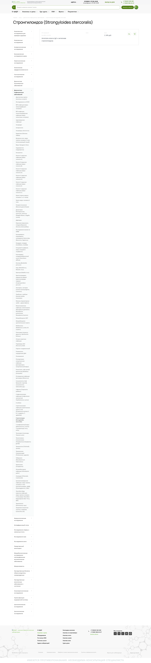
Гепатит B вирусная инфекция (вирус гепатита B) (21, 164)
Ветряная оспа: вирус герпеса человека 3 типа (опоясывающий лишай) (23, 140)
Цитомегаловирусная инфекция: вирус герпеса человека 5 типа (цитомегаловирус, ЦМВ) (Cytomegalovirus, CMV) (23, 484)
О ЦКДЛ (39, 630)
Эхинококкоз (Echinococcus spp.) (21, 504)
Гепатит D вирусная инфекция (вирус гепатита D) (21, 170)
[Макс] (130, 633)
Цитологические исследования (19, 612)
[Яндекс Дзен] (126, 633)
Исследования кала (20, 537)
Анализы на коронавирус (70, 633)
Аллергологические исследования (20, 48)
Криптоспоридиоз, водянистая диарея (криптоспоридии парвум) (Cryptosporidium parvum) (21, 280)
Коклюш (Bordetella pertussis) (21, 264)
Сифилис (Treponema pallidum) (22, 390)
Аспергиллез (19, 127)
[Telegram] (119, 633)
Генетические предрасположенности (21, 69)
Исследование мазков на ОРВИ (23, 230)
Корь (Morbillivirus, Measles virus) (21, 268)
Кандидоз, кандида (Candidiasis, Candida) (22, 244)
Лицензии (40, 652)
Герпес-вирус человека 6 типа (23, 201)
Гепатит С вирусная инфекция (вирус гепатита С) (21, 190)
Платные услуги (41, 640)
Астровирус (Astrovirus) (22, 130)
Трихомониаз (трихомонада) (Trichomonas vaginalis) (22, 453)
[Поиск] (14, 7)
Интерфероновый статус (21, 525)
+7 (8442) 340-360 (128, 1)
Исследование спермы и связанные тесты (21, 531)
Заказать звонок (128, 7)
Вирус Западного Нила (22, 145)
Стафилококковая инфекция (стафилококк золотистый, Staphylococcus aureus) (22, 397)
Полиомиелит (20, 356)
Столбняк (18, 403)
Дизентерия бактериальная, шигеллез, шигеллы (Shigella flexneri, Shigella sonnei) (23, 213)
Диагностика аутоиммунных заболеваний (18, 83)
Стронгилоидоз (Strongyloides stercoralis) (20, 420)
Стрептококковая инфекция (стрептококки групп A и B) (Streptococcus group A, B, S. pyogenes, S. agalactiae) (23, 410)
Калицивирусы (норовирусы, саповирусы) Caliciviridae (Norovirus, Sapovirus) (23, 237)
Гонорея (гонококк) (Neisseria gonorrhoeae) (22, 206)
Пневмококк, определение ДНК (21, 352)
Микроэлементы (19, 566)
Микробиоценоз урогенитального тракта (23, 322)
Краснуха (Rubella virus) (22, 272)
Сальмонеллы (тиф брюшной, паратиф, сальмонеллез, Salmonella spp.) (21, 383)
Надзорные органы (51, 652)
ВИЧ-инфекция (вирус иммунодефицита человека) (22, 106)
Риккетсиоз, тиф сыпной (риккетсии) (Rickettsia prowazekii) (23, 371)
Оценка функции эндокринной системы (21, 599)
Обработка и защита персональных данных (68, 652)
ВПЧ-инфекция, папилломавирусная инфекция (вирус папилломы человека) (22, 114)
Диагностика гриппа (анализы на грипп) (21, 98)
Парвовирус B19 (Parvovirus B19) (20, 345)
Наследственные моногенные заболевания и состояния (19, 583)
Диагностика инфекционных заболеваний (19, 92)
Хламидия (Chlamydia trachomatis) (22, 477)
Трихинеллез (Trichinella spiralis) (22, 447)
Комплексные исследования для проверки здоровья (20, 33)
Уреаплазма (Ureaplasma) (19, 465)
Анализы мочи (67, 635)
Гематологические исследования (19, 62)
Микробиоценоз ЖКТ (22, 318)
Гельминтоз (19, 152)
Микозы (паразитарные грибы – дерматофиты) (22, 302)
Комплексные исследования (18, 41)
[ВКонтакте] (115, 633)
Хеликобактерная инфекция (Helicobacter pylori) (22, 471)
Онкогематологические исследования (21, 592)
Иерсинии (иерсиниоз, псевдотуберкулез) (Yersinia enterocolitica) (22, 225)
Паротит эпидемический (23, 348)
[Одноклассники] (122, 633)
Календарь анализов (69, 630)
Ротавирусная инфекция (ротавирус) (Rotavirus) (23, 377)
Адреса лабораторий (43, 643)
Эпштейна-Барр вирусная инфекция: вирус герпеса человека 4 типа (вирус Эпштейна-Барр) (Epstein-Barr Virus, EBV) (23, 496)
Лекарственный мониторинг (19, 547)
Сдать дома (66, 643)
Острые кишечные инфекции (21, 340)
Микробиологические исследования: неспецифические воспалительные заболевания (20, 557)
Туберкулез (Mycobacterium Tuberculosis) (20, 459)
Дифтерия (19, 220)
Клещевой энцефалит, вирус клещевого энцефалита (22, 249)
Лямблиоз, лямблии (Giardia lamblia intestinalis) (21, 296)
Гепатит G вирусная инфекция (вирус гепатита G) (21, 177)
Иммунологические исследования (20, 519)
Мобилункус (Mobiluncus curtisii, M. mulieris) (22, 327)
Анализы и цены (42, 633)
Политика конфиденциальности (88, 652)
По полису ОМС (41, 638)
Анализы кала (67, 640)
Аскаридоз (19, 125)
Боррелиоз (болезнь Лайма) (21, 134)
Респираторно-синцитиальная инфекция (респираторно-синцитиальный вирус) (22, 363)
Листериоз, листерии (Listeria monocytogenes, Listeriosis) (23, 289)
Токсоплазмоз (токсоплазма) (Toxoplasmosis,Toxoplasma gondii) (23, 440)
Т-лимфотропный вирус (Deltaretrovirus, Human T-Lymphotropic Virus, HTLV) (22, 427)
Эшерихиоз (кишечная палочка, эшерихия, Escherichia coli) (22, 509)
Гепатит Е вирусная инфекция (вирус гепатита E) (21, 184)
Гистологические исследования (19, 75)
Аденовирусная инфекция (20, 121)
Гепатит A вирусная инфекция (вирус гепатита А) (21, 157)
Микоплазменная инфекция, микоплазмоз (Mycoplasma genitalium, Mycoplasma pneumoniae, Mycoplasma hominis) (23, 310)
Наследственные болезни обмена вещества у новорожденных (22, 573)
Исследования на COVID (22, 102)
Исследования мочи (20, 541)
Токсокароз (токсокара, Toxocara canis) (22, 434)
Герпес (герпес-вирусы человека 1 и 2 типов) (22, 196)
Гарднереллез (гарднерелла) (20, 148)
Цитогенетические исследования (19, 605)
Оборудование (41, 635)
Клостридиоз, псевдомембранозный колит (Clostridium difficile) (22, 257)
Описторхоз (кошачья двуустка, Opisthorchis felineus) (22, 334)
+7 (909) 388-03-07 (128, 3)
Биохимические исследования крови (20, 55)
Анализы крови (67, 638)
